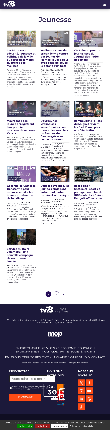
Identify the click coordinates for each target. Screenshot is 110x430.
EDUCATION (86, 348)
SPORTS (90, 351)
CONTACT (98, 357)
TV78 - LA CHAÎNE (54, 357)
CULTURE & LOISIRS (45, 348)
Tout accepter (25, 426)
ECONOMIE (68, 348)
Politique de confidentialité (53, 362)
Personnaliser (60, 426)
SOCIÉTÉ (76, 351)
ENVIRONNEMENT (28, 351)
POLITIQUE (50, 351)
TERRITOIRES (31, 357)
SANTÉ (64, 351)
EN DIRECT (23, 348)
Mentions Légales (30, 362)
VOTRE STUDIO (79, 357)
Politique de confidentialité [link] (81, 426)
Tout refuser (42, 426)
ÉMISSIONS (13, 357)
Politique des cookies (78, 362)
